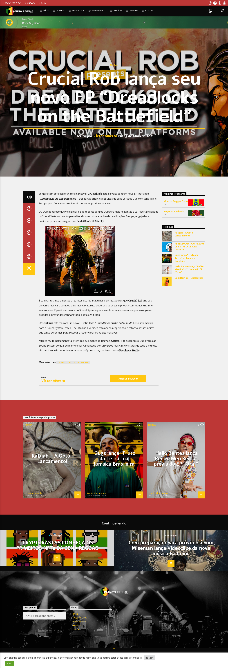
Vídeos (31, 2)
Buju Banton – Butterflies (189, 278)
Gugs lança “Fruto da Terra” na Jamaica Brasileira (186, 258)
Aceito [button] (9, 663)
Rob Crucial (81, 362)
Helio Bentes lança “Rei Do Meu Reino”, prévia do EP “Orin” (189, 269)
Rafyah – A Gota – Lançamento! (185, 234)
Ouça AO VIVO (13, 2)
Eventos (134, 10)
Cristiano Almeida (34, 493)
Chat (44, 2)
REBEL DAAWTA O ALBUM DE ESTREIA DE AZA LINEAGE (189, 246)
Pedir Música (78, 10)
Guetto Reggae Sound (176, 201)
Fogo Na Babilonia (174, 211)
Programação (99, 10)
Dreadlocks (64, 362)
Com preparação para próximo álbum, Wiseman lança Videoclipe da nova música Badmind (172, 548)
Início (46, 10)
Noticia (114, 64)
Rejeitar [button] (149, 657)
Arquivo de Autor (128, 378)
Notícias (118, 10)
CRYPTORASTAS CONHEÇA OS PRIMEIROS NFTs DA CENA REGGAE (57, 545)
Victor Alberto (105, 136)
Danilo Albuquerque (96, 493)
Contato (149, 10)
